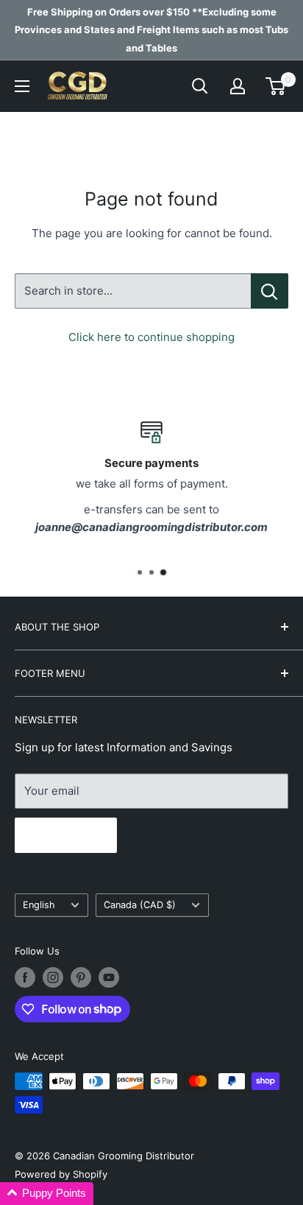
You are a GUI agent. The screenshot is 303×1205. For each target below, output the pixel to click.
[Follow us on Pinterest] (81, 977)
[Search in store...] (269, 291)
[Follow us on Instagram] (53, 977)
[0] (276, 86)
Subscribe (66, 835)
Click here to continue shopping (151, 337)
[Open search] (200, 86)
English (39, 904)
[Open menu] (22, 86)
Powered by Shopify (61, 1174)
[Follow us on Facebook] (25, 977)
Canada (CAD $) (140, 904)
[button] (46, 1193)
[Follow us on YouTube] (109, 977)
